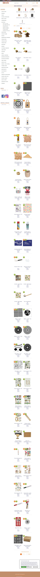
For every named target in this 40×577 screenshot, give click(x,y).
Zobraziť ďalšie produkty (25, 551)
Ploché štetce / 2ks (18, 527)
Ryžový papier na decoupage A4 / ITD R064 (18, 407)
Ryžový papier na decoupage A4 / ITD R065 (27, 407)
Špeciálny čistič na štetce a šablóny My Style (27, 232)
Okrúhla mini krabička (18, 75)
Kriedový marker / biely (18, 266)
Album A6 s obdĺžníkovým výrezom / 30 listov (27, 441)
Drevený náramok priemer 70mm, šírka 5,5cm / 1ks (18, 180)
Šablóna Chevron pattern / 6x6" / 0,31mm (27, 93)
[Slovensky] (7, 0)
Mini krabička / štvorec (27, 57)
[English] (4, 0)
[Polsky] (9, 0)
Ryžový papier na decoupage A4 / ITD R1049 (18, 476)
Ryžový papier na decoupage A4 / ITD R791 (27, 459)
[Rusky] (10, 0)
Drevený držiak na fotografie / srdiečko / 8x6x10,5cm (18, 441)
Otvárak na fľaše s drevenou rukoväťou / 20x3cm (27, 424)
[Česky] (3, 0)
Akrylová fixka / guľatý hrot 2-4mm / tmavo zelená (27, 494)
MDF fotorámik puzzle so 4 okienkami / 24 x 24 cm (18, 163)
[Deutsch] (6, 0)
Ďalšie (29, 28)
